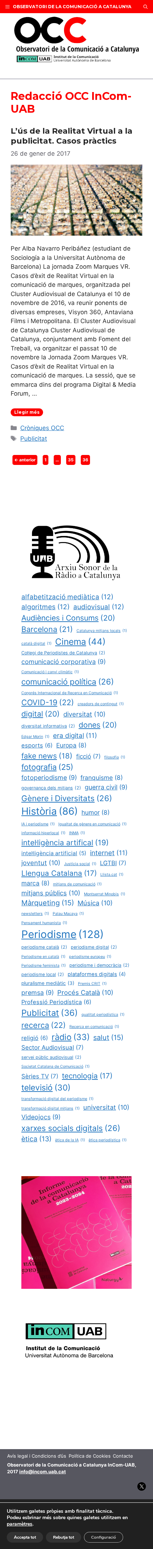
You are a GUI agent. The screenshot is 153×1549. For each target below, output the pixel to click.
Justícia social (80, 864)
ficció (88, 756)
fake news (47, 755)
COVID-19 (47, 702)
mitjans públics (50, 893)
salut (108, 1037)
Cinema (80, 641)
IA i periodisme (38, 824)
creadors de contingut (101, 704)
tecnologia (87, 1075)
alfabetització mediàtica (67, 597)
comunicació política (67, 681)
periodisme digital (94, 947)
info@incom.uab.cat (42, 1471)
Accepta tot (25, 1537)
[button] (145, 6)
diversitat (84, 714)
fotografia (47, 767)
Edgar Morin (35, 736)
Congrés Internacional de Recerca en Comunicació (69, 693)
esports (37, 745)
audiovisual (98, 607)
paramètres (19, 1524)
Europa (71, 745)
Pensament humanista (44, 923)
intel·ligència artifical (65, 842)
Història (49, 811)
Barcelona (47, 629)
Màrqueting (47, 903)
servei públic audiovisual (51, 1057)
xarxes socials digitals (70, 1128)
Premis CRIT (92, 983)
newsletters (35, 913)
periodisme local (42, 974)
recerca (43, 1025)
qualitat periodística (103, 1014)
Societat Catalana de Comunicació (55, 1066)
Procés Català (85, 992)
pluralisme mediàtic (47, 983)
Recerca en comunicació (94, 1026)
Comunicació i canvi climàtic (50, 672)
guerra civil (106, 787)
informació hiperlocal (43, 833)
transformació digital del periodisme (57, 1099)
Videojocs (40, 1117)
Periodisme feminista (43, 965)
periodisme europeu (90, 956)
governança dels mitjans (51, 787)
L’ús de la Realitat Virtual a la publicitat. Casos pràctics (71, 136)
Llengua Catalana (59, 873)
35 (71, 459)
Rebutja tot (63, 1537)
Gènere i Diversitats (66, 798)
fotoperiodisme (49, 777)
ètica (36, 1139)
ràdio (71, 1037)
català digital (36, 643)
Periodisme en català (43, 956)
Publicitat (33, 438)
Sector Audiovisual (52, 1047)
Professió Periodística (56, 1002)
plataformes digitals (97, 974)
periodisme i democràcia (99, 965)
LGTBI (113, 863)
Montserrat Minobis (104, 894)
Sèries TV (39, 1076)
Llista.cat (111, 874)
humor (95, 812)
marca (35, 883)
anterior (25, 459)
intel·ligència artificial (53, 853)
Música (95, 903)
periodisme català (44, 947)
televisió (45, 1088)
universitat (106, 1107)
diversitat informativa (48, 726)
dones (98, 724)
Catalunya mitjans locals (101, 630)
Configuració (103, 1537)
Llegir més (26, 412)
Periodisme (62, 934)
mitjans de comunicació (77, 884)
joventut (40, 863)
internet (109, 853)
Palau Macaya (68, 913)
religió (34, 1037)
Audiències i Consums (68, 617)
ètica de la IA (70, 1140)
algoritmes (45, 607)
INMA (77, 833)
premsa (37, 992)
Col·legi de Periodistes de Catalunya (63, 652)
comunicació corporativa (63, 661)
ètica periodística (108, 1140)
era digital (75, 735)
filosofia (114, 757)
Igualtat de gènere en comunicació (92, 824)
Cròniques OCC (42, 428)
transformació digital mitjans (50, 1108)
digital (40, 713)
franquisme (101, 777)
